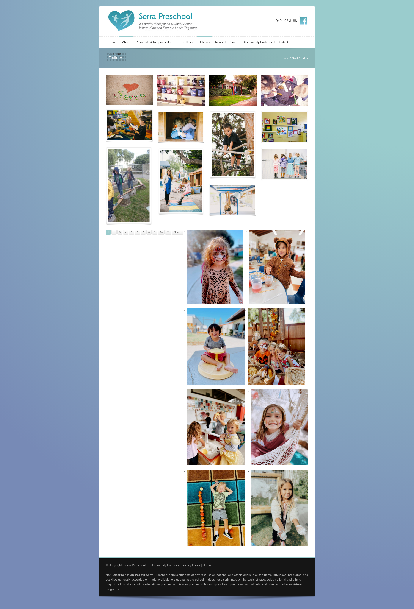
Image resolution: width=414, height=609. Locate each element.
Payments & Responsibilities (155, 42)
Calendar (114, 53)
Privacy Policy (190, 565)
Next (177, 232)
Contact (283, 42)
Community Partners (258, 42)
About (126, 42)
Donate (233, 42)
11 (168, 232)
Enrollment (187, 42)
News (219, 42)
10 (161, 232)
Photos (205, 42)
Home (112, 42)
